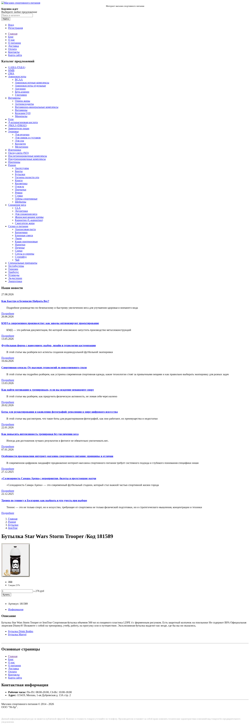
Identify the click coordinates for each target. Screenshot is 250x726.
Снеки (18, 250)
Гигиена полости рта (27, 177)
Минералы (21, 116)
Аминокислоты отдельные (30, 85)
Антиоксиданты (24, 104)
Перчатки (20, 189)
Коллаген (20, 143)
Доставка (13, 45)
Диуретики (21, 211)
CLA (18, 207)
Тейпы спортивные (26, 198)
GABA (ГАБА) (16, 67)
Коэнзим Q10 (22, 113)
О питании (14, 42)
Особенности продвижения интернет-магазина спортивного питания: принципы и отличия (57, 456)
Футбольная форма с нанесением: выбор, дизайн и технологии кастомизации (48, 345)
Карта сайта (15, 55)
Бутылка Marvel (17, 634)
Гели (11, 119)
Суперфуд (21, 256)
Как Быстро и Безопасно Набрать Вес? (25, 301)
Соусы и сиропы (24, 253)
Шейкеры (20, 201)
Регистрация (15, 27)
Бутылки (20, 174)
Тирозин (13, 269)
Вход (11, 24)
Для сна (19, 140)
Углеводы (13, 275)
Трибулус (13, 272)
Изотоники (14, 149)
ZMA (11, 73)
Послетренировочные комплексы (27, 156)
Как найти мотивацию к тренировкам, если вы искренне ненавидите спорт (47, 389)
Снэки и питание (18, 226)
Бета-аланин (22, 91)
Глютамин (21, 94)
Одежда (19, 186)
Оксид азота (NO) (18, 152)
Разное (12, 165)
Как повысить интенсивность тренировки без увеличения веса (40, 434)
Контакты (14, 52)
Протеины (14, 162)
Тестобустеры (16, 266)
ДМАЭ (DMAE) (17, 125)
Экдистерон (15, 278)
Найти (6, 19)
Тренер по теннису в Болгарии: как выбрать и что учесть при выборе (44, 500)
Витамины (14, 97)
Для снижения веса (26, 214)
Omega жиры (22, 100)
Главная (12, 33)
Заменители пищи (18, 128)
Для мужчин (22, 134)
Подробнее (7, 313)
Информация (15, 609)
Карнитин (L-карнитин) (29, 220)
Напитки (20, 244)
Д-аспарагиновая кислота (23, 122)
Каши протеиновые (26, 241)
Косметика (21, 183)
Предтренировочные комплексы (27, 159)
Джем (18, 238)
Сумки (19, 195)
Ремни (18, 192)
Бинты (19, 171)
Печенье (20, 247)
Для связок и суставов (28, 137)
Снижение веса (17, 204)
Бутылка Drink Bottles (20, 631)
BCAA (19, 79)
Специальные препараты (22, 262)
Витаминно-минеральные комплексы (36, 107)
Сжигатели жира (25, 223)
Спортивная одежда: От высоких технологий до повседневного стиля (44, 367)
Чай (17, 259)
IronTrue (13, 528)
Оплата (12, 49)
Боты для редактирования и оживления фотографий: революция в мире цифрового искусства (59, 411)
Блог (11, 36)
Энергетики (15, 281)
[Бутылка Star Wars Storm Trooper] (15, 576)
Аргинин (20, 88)
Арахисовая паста (25, 229)
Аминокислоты (17, 76)
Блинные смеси (24, 235)
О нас (11, 39)
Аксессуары (22, 168)
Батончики (21, 232)
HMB (11, 70)
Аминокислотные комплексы (32, 82)
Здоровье (13, 131)
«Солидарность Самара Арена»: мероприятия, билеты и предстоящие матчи (48, 478)
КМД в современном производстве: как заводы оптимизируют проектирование (50, 323)
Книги (19, 180)
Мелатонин (21, 146)
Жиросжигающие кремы (29, 217)
